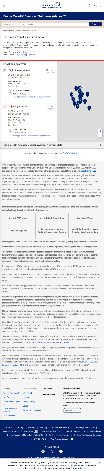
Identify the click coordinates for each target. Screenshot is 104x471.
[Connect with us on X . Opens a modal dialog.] (52, 451)
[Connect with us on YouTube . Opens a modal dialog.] (61, 451)
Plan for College (9, 397)
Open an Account (10, 416)
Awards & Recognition (32, 410)
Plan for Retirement (11, 393)
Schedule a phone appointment (22, 55)
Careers (26, 406)
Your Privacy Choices (59, 439)
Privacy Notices (77, 468)
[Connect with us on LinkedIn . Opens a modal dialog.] (43, 451)
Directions (50, 72)
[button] (4, 5)
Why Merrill (27, 393)
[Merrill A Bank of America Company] (52, 5)
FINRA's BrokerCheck (72, 153)
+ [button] (100, 131)
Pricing (26, 397)
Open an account (72, 411)
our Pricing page (89, 171)
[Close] (100, 463)
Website (22, 97)
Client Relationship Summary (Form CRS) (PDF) (48, 342)
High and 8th (21, 106)
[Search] (100, 5)
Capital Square (22, 70)
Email (15, 97)
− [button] (100, 135)
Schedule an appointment (39, 97)
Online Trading (29, 401)
